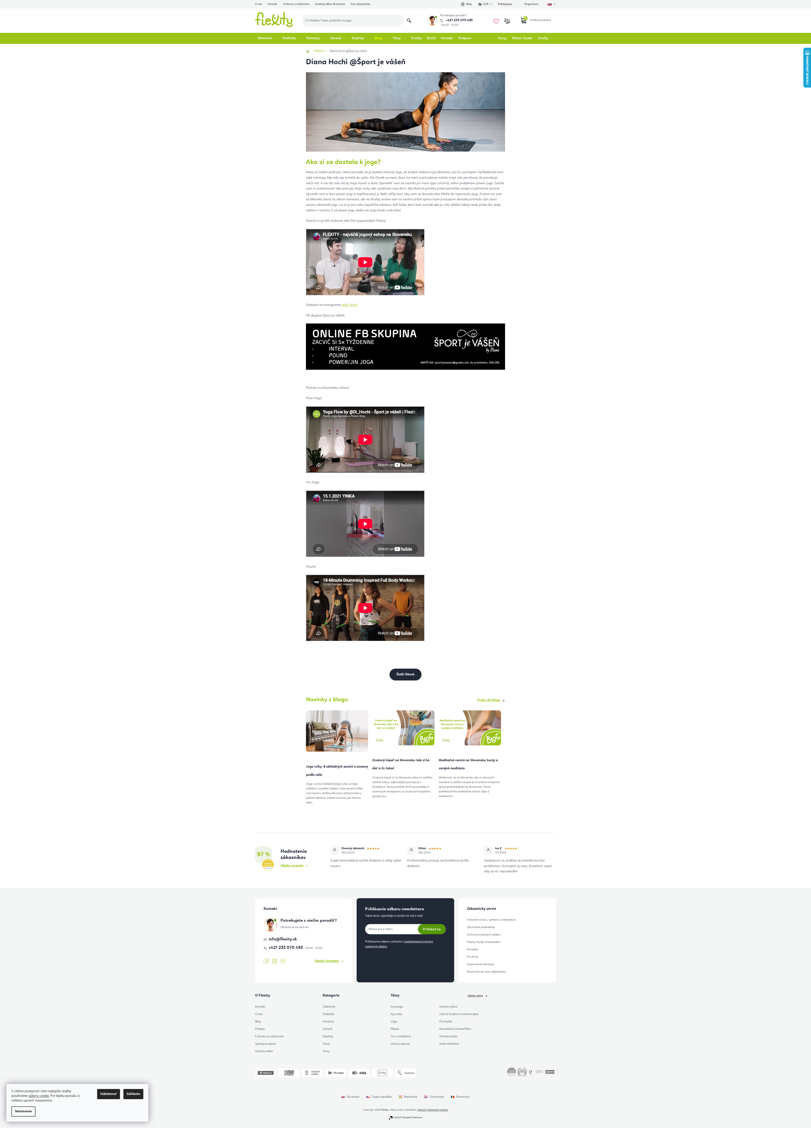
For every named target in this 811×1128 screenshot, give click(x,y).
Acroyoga (397, 1006)
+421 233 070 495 (459, 20)
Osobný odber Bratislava (330, 4)
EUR (486, 4)
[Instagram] (274, 961)
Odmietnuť (108, 1094)
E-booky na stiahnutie (269, 1036)
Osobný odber (264, 1051)
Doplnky (328, 1036)
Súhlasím (133, 1094)
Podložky (328, 1014)
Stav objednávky (360, 4)
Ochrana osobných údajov (484, 934)
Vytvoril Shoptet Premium (407, 1117)
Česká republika (381, 1096)
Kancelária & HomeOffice (455, 1029)
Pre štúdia (445, 1021)
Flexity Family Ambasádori (483, 942)
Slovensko (353, 1096)
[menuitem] (267, 38)
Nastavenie (23, 1111)
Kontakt (272, 4)
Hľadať (409, 20)
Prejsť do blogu (488, 700)
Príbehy (260, 1029)
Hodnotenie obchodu (480, 964)
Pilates (395, 1029)
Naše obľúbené (449, 1043)
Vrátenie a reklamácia (296, 4)
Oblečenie (329, 1006)
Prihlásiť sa (432, 929)
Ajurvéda (396, 1014)
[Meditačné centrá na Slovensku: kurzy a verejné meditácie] (470, 729)
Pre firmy (472, 956)
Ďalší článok (405, 674)
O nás (258, 4)
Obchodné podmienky (481, 927)
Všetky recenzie (292, 865)
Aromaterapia (448, 1036)
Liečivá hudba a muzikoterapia (459, 1014)
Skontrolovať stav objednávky (486, 971)
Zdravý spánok (400, 1043)
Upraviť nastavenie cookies (432, 1110)
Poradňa (472, 949)
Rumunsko (463, 1096)
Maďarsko (410, 1096)
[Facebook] (266, 961)
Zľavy (326, 1043)
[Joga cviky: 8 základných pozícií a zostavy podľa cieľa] (337, 732)
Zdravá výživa (448, 1006)
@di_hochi (350, 305)
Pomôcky (328, 1021)
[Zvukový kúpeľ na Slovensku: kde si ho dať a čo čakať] (403, 729)
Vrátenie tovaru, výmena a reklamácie (491, 919)
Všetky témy (475, 995)
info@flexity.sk (283, 939)
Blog (469, 4)
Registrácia (531, 4)
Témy (326, 1051)
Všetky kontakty (327, 961)
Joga (394, 1021)
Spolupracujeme (265, 1043)
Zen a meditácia (401, 1036)
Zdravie (327, 1029)
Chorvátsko (436, 1096)
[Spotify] (283, 961)
